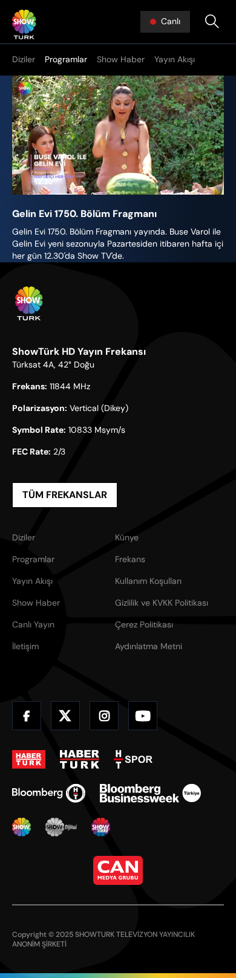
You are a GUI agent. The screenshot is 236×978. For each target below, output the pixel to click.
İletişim (25, 646)
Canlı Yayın (33, 624)
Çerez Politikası (144, 624)
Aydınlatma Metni (148, 646)
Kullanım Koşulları (148, 580)
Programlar (66, 59)
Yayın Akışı (174, 59)
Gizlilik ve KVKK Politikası (161, 602)
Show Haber (121, 59)
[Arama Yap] (212, 21)
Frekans (130, 559)
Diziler (23, 59)
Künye (127, 537)
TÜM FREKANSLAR (64, 494)
